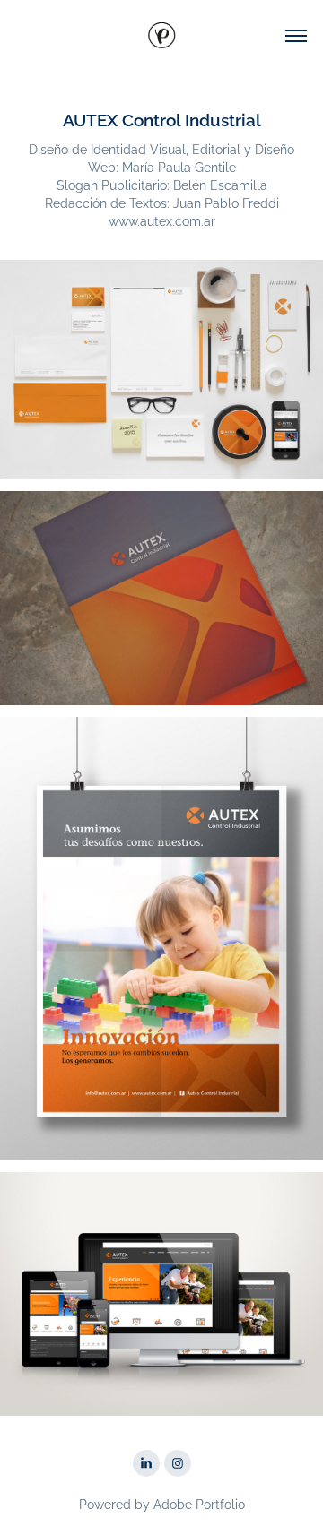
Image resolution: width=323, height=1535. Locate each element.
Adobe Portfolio (199, 1503)
